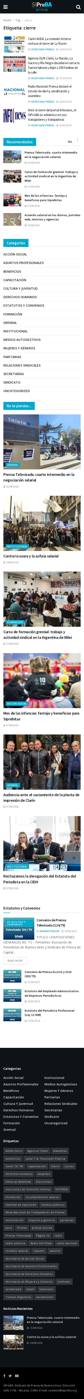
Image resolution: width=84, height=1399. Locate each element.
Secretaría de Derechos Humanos (29, 1274)
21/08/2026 (33, 186)
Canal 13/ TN (14, 1166)
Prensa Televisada (18, 1235)
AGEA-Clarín (14, 1150)
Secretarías (13, 374)
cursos (69, 1166)
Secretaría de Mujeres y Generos (29, 1281)
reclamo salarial (17, 1250)
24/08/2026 (12, 562)
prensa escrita (42, 1227)
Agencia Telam (38, 1150)
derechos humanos (19, 1173)
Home (7, 20)
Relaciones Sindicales (22, 365)
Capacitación (14, 280)
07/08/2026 (33, 205)
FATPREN (62, 1189)
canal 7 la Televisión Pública (45, 1158)
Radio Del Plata (41, 1243)
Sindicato (11, 382)
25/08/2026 (33, 162)
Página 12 (43, 1235)
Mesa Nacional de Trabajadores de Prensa (35, 1212)
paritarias (67, 1220)
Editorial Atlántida (18, 1181)
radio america (15, 1243)
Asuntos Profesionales (23, 263)
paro (9, 1227)
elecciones (43, 1181)
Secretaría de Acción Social (25, 1258)
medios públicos (53, 1204)
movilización (15, 1220)
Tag (17, 20)
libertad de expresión (21, 1204)
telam (30, 1289)
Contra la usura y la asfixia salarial (31, 556)
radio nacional (67, 1243)
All (70, 141)
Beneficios (12, 271)
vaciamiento (45, 1297)
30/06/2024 (33, 1001)
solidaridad (13, 1289)
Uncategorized (16, 391)
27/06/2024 (33, 1020)
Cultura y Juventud (20, 288)
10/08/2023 (70, 931)
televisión (47, 1289)
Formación (12, 314)
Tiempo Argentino (18, 1297)
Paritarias (12, 357)
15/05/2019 (65, 49)
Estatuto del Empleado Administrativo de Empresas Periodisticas (52, 993)
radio (58, 1235)
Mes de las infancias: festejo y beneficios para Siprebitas (46, 198)
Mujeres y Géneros (19, 348)
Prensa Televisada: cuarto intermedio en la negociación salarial (51, 154)
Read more (15, 960)
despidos (44, 1173)
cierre (28, 20)
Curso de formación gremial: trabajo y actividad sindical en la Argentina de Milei (51, 176)
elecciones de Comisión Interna (28, 1189)
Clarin (55, 1166)
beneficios (13, 1158)
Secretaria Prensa (42, 49)
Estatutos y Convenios (23, 305)
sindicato (64, 1281)
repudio (39, 1250)
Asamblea (60, 1150)
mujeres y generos (42, 1220)
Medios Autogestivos (22, 340)
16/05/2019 (65, 101)
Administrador (49, 931)
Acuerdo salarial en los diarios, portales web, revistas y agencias (52, 217)
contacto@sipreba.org (62, 1390)
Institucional (15, 331)
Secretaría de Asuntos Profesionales (31, 1266)
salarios (55, 1250)
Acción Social (15, 254)
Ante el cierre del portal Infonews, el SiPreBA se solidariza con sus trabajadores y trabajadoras (52, 115)
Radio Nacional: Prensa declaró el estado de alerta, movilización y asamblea (49, 91)
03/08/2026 (33, 225)
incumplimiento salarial (42, 1197)
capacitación (37, 1166)
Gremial (10, 323)
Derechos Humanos (20, 297)
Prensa (22, 1227)
